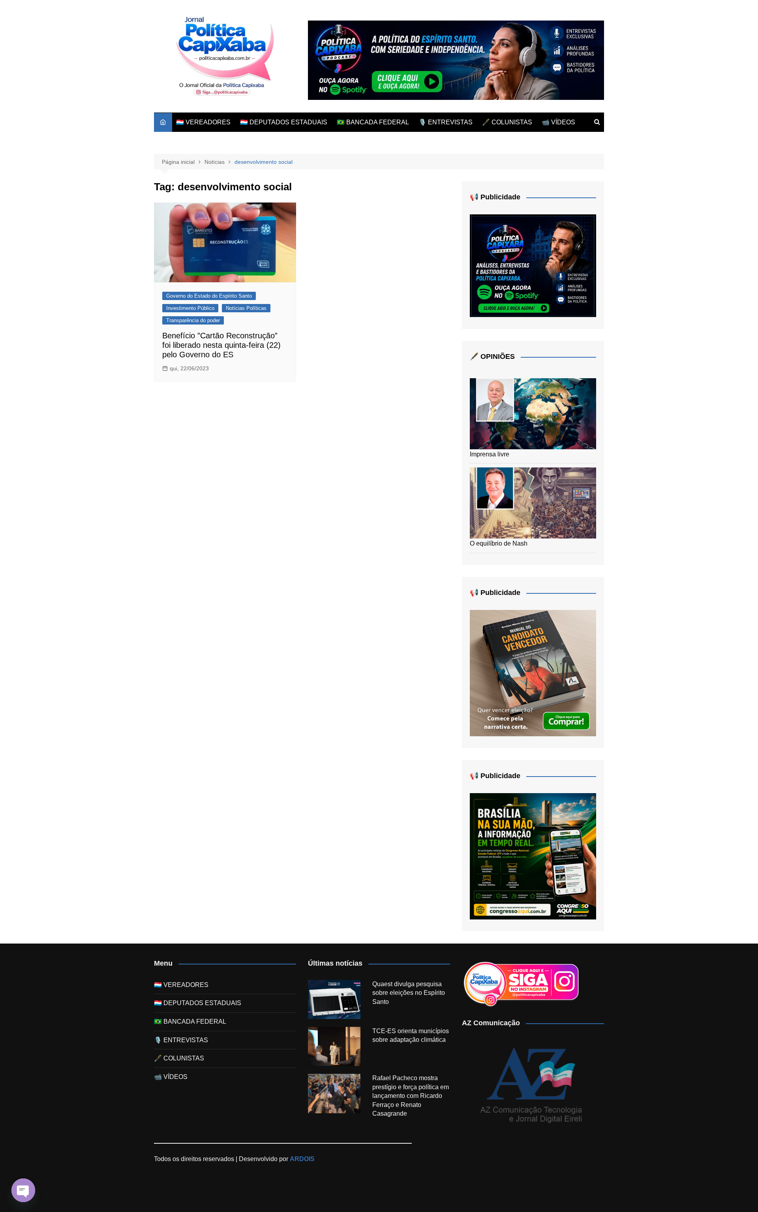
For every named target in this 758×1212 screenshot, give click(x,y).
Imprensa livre (489, 454)
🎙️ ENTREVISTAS (445, 122)
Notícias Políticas (246, 308)
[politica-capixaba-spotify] (456, 59)
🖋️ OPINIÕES (492, 356)
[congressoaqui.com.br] (533, 855)
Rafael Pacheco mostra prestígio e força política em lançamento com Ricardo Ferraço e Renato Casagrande (410, 1096)
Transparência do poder (193, 320)
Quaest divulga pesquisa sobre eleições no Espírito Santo (408, 993)
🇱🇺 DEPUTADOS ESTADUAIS (283, 122)
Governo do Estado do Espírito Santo (209, 296)
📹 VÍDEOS (558, 122)
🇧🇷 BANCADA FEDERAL (373, 122)
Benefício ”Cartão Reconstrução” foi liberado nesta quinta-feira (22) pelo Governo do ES (221, 345)
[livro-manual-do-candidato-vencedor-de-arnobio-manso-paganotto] (533, 672)
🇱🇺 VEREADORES (203, 122)
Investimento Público (190, 308)
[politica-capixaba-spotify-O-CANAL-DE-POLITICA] (533, 265)
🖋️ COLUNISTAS (507, 122)
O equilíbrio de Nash (498, 543)
